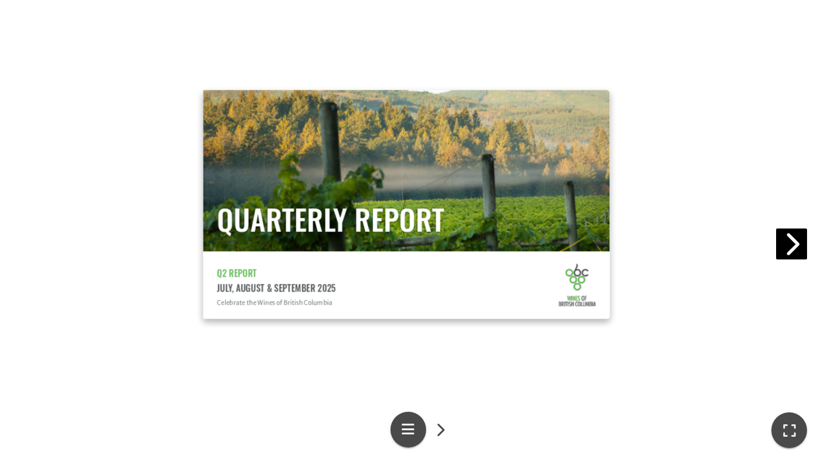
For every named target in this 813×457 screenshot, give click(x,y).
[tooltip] (789, 430)
